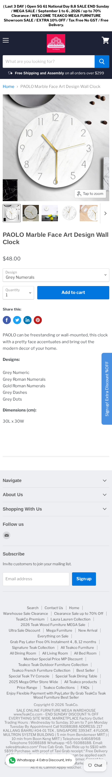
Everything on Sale (53, 636)
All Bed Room (85, 653)
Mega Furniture (59, 630)
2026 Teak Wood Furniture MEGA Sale (53, 624)
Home (8, 86)
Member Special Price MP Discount (53, 659)
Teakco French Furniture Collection (41, 670)
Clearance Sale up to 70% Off (78, 613)
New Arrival (87, 630)
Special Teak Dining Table (76, 676)
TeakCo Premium (30, 619)
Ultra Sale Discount (24, 630)
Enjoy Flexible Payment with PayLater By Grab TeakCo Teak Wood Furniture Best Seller (56, 695)
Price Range (27, 687)
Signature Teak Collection (33, 647)
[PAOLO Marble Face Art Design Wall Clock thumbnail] (11, 213)
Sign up (84, 578)
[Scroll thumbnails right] (104, 213)
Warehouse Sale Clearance (25, 613)
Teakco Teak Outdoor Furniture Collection (53, 664)
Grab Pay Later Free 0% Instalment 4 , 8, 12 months (53, 642)
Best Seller (85, 670)
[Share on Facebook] (7, 320)
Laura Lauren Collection (71, 619)
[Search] (102, 61)
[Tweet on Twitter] (17, 320)
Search (33, 608)
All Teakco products (80, 682)
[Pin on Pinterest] (38, 320)
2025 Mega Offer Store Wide (33, 682)
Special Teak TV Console (29, 676)
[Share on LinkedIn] (27, 320)
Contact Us (54, 608)
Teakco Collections (59, 687)
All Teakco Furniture (77, 647)
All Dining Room (23, 653)
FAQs (85, 687)
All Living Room (55, 653)
